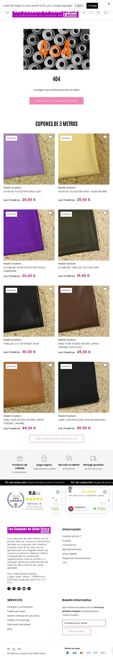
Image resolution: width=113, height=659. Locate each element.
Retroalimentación (72, 549)
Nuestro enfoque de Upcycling (23, 615)
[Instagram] (14, 589)
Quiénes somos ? (71, 536)
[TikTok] (29, 589)
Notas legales (69, 553)
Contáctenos (69, 545)
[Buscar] (84, 12)
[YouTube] (24, 589)
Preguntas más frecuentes (76, 558)
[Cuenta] (98, 12)
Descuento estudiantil (18, 624)
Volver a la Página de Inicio (56, 101)
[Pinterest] (19, 589)
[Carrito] (106, 12)
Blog (9, 628)
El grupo (66, 540)
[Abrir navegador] (7, 12)
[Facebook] (9, 589)
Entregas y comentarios (20, 606)
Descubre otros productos (56, 438)
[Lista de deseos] (91, 12)
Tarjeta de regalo (16, 611)
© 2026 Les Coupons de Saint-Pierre (26, 653)
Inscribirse (77, 631)
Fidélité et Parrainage (18, 620)
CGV (64, 562)
